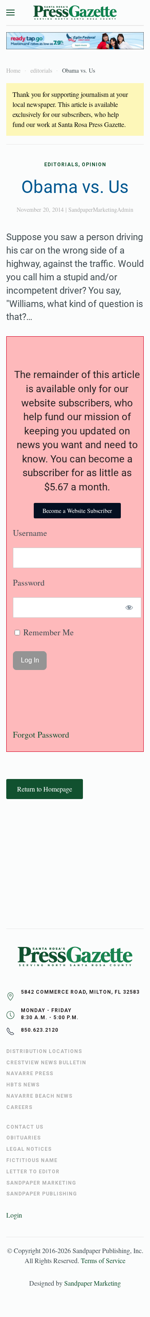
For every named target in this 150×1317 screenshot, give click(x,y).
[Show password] (129, 607)
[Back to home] (75, 12)
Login (14, 1214)
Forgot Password (41, 734)
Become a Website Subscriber (77, 511)
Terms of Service (103, 1260)
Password (29, 582)
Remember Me (47, 632)
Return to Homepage (44, 788)
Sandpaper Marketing (92, 1283)
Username (30, 532)
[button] (10, 12)
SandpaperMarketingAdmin (100, 209)
